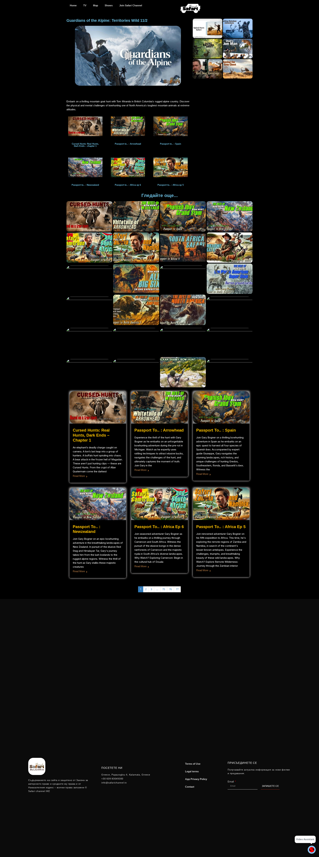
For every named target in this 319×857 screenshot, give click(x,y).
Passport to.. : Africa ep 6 (159, 526)
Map (95, 5)
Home (73, 5)
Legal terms (192, 771)
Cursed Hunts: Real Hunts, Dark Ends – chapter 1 (91, 435)
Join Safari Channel (130, 5)
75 (163, 589)
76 (170, 589)
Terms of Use (192, 763)
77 (177, 589)
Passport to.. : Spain (216, 430)
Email (231, 781)
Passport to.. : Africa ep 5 (221, 526)
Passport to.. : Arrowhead (159, 430)
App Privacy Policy (196, 779)
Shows (109, 5)
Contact (189, 786)
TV (84, 5)
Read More (79, 476)
